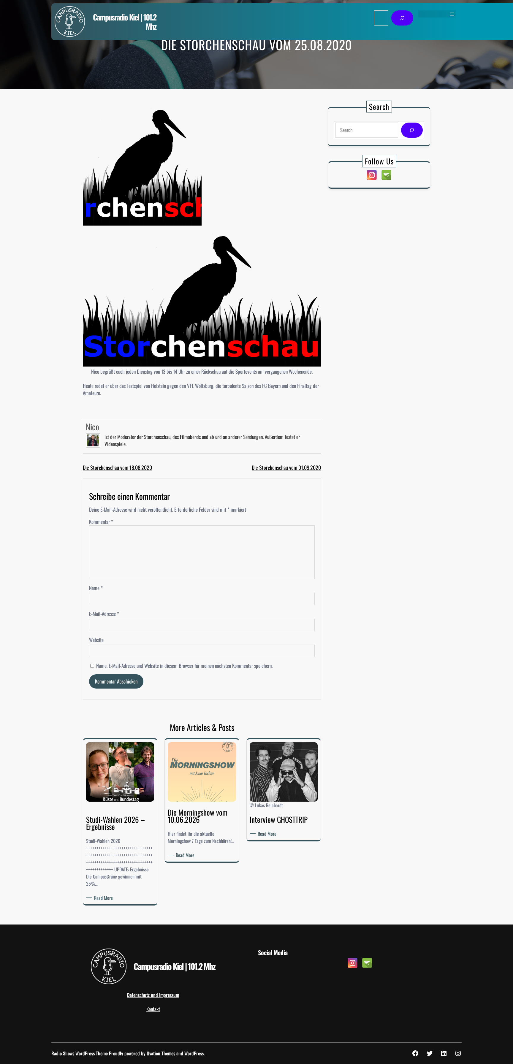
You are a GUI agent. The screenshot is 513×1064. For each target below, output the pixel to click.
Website (96, 639)
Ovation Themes (161, 1053)
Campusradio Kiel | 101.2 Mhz (124, 21)
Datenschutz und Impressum (153, 994)
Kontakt (153, 1009)
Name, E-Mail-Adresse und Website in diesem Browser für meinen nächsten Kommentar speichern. (184, 665)
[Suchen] (402, 18)
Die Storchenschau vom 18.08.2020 (117, 467)
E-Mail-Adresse (104, 613)
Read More (104, 897)
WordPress (194, 1053)
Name (96, 588)
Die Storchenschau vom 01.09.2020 (286, 467)
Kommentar (101, 521)
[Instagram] (372, 175)
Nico (92, 427)
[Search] (412, 130)
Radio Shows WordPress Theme (79, 1053)
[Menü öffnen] (452, 14)
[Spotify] (386, 175)
